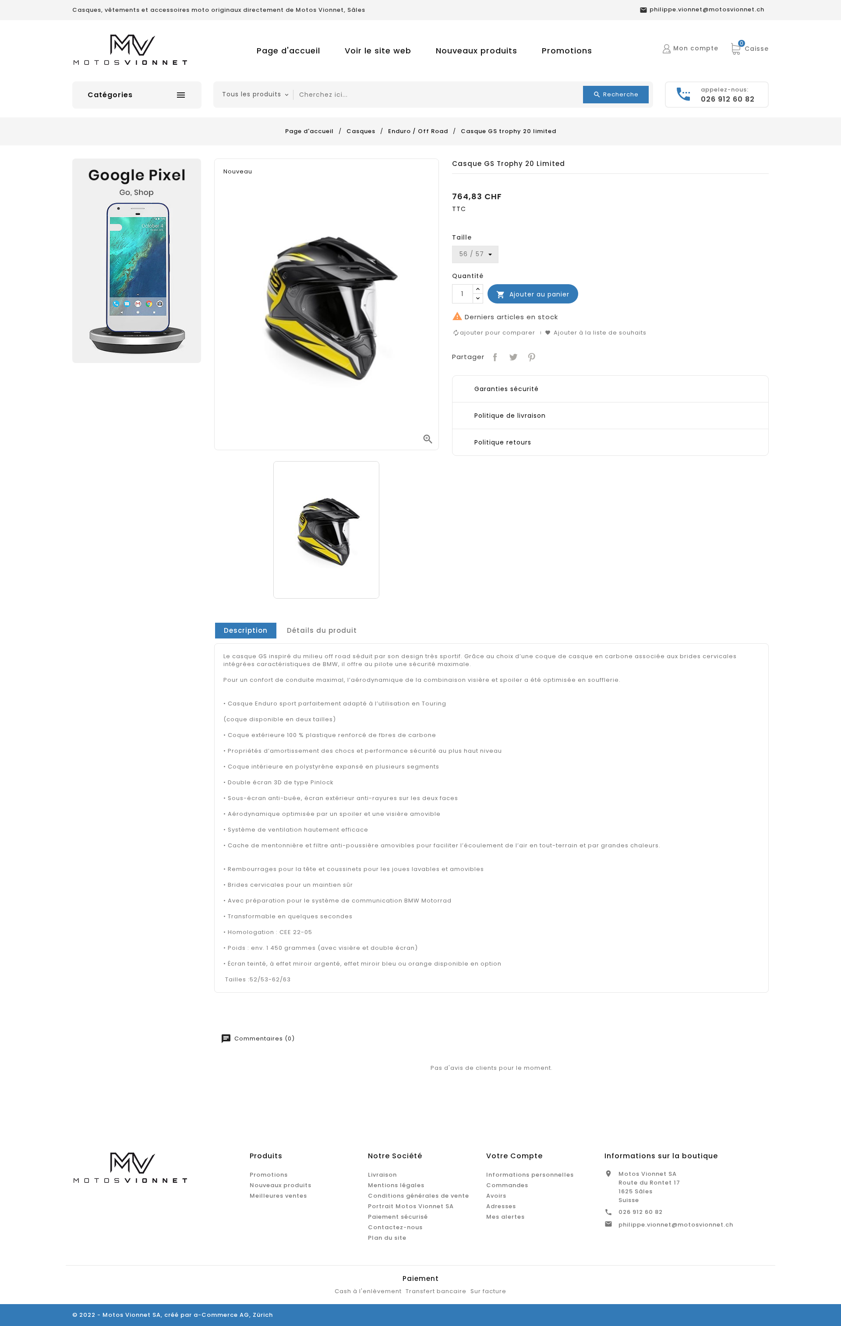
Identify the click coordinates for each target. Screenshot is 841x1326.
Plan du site (387, 1238)
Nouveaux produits (476, 50)
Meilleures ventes (278, 1196)
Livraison (382, 1175)
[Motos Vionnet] (136, 260)
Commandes (507, 1185)
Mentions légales (396, 1185)
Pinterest (530, 356)
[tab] (245, 630)
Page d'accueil (288, 50)
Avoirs (496, 1196)
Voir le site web (378, 50)
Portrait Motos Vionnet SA (411, 1206)
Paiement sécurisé (398, 1217)
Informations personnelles (530, 1175)
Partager (494, 356)
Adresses (501, 1206)
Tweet (512, 356)
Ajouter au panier (532, 294)
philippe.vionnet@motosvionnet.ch (675, 1224)
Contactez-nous (395, 1227)
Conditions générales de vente (418, 1196)
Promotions (567, 50)
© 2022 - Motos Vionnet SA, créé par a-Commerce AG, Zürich (172, 1315)
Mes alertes (505, 1217)
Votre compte (514, 1156)
